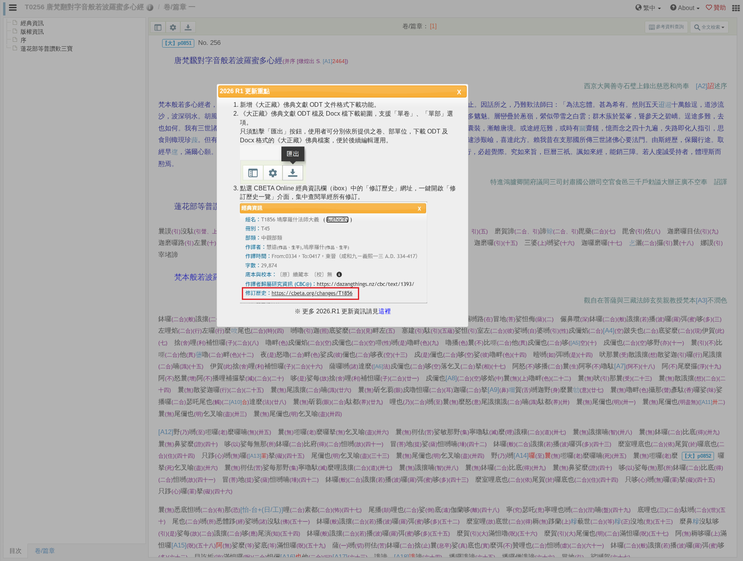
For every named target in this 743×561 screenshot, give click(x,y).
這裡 (384, 311)
